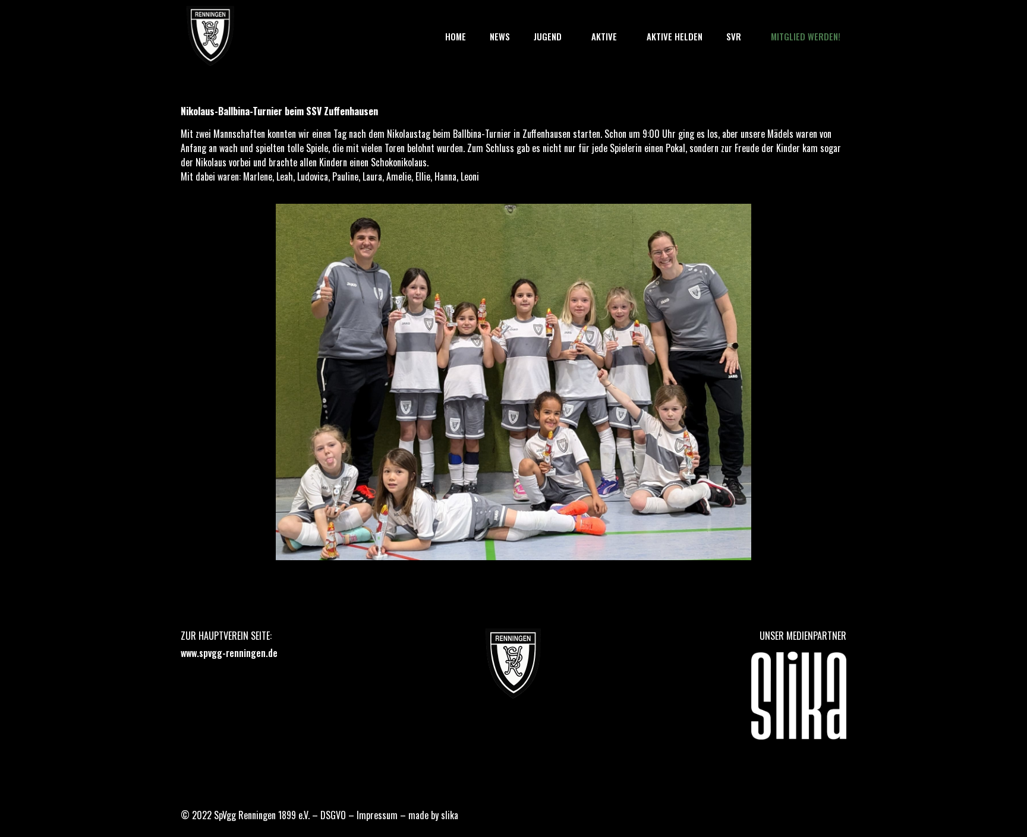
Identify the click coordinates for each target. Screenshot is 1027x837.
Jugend (548, 36)
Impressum (377, 815)
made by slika (433, 815)
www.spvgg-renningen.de (229, 653)
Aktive (604, 36)
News (500, 36)
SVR (733, 36)
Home (455, 36)
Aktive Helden (674, 36)
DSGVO (333, 815)
